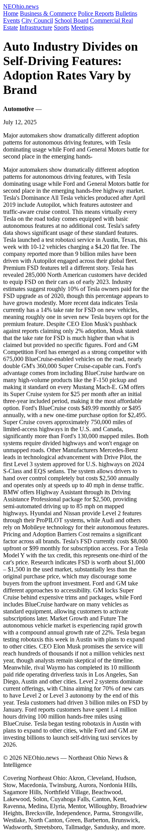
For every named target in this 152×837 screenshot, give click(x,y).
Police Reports (96, 13)
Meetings (82, 27)
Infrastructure (35, 27)
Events (11, 20)
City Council (37, 20)
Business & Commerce (48, 13)
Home (10, 13)
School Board (71, 20)
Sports (61, 27)
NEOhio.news (21, 6)
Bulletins (126, 13)
